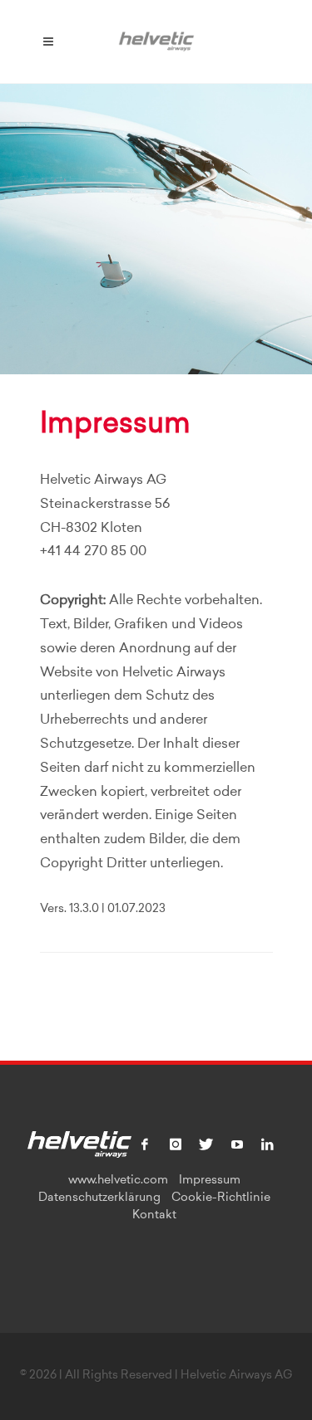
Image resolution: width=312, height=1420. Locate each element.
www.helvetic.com (118, 1181)
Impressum (209, 1181)
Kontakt (154, 1216)
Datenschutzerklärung (99, 1198)
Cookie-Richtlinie (220, 1198)
